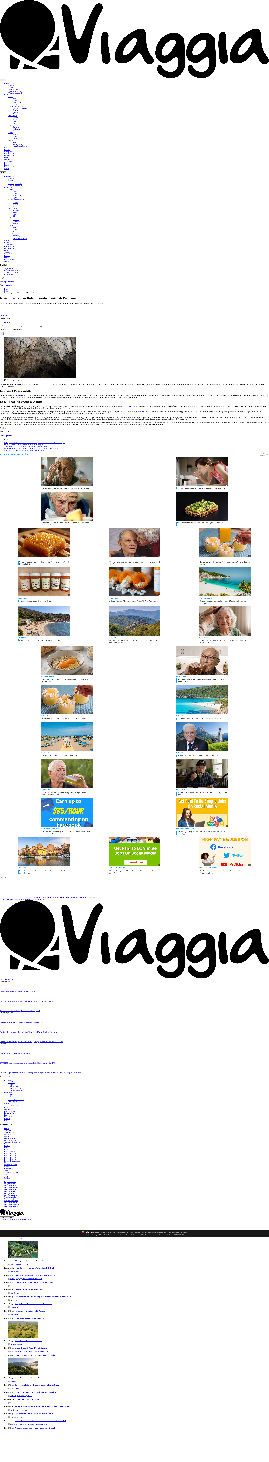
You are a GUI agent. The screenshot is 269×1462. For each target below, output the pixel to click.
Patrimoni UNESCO (11, 1168)
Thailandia (16, 129)
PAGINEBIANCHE (139, 1232)
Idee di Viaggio (9, 1081)
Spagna (15, 104)
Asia (9, 125)
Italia (14, 99)
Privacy (101, 1235)
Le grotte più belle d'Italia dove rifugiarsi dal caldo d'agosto (23, 445)
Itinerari (6, 1149)
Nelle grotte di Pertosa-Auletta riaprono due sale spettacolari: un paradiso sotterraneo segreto (34, 443)
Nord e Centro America (16, 106)
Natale (6, 1167)
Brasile (15, 119)
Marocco (15, 135)
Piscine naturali (9, 274)
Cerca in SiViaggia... (7, 1217)
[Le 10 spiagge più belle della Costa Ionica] (136, 1286)
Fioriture (7, 1146)
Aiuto (127, 1235)
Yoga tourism (8, 269)
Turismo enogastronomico (12, 1180)
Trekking (7, 1178)
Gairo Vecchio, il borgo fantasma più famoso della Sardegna (24, 450)
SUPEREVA (183, 1232)
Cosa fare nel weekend (11, 1140)
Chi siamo (88, 1235)
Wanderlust (8, 161)
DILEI (154, 1232)
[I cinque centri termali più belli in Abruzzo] (136, 1307)
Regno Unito (17, 102)
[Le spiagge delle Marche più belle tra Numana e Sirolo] (136, 1279)
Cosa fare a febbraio (11, 1187)
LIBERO (97, 1232)
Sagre (6, 1170)
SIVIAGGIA (160, 1232)
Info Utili (7, 1107)
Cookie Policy (108, 1235)
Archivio (29, 1219)
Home (6, 289)
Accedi (3, 80)
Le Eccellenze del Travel (12, 270)
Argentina (16, 118)
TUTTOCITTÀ (149, 1232)
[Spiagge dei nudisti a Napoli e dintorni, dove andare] (136, 1300)
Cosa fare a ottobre (10, 1203)
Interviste (7, 163)
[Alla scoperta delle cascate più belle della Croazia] (136, 1249)
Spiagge (7, 1174)
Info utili (7, 150)
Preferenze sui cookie (119, 1235)
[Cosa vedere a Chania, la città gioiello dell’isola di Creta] (136, 1410)
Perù (14, 121)
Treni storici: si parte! (11, 272)
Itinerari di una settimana (12, 1161)
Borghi (10, 87)
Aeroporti (7, 1131)
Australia (16, 142)
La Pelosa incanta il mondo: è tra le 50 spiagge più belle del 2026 (21, 1022)
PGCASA (131, 1232)
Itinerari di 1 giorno (10, 1153)
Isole (5, 1148)
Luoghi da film (9, 155)
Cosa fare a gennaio (10, 1185)
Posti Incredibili (9, 1111)
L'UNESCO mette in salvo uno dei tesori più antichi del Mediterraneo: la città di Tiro (28, 1063)
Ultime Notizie (13, 1105)
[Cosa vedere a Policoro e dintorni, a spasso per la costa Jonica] (136, 1381)
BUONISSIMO (176, 1232)
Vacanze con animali (15, 93)
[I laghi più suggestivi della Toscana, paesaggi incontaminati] (136, 1352)
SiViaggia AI (8, 152)
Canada (15, 110)
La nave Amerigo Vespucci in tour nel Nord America (17, 991)
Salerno (17, 395)
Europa (10, 97)
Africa (10, 133)
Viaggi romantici (9, 1184)
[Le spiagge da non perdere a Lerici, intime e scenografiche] (136, 1389)
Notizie (6, 148)
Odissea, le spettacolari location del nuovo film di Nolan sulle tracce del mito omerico (28, 1001)
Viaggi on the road (10, 1182)
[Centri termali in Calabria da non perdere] (136, 1315)
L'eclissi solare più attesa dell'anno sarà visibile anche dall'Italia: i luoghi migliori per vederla (30, 1032)
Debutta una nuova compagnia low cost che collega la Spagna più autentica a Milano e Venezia (31, 1042)
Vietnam (15, 131)
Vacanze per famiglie (15, 91)
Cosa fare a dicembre (11, 1206)
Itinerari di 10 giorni (10, 1159)
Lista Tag (7, 1129)
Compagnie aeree (10, 1138)
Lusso (6, 157)
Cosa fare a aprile (10, 1191)
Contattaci (15, 1219)
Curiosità (7, 159)
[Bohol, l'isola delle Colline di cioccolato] (136, 1329)
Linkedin (7, 322)
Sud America (12, 116)
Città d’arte (8, 1136)
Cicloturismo (8, 1134)
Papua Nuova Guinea (20, 146)
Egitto (15, 136)
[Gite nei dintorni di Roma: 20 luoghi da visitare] (136, 1344)
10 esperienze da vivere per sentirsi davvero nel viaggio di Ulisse (25, 446)
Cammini (11, 85)
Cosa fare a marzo (10, 1189)
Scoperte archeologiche (12, 1172)
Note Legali (95, 1235)
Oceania (11, 140)
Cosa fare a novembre (11, 1204)
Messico (15, 112)
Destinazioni (8, 95)
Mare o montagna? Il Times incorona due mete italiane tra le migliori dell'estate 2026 (32, 448)
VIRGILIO (103, 1232)
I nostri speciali (9, 167)
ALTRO (3, 172)
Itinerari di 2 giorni (10, 1155)
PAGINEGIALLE (110, 1232)
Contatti (6, 169)
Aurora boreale (9, 1132)
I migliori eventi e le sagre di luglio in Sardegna (15, 1053)
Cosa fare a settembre (11, 1201)
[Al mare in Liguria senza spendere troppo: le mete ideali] (136, 1424)
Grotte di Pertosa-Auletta (129, 406)
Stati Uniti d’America (20, 108)
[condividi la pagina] (2, 333)
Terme (6, 1176)
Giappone (16, 127)
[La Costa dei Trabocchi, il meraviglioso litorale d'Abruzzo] (136, 1272)
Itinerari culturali (9, 1151)
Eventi (6, 1144)
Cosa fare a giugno (10, 1195)
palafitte (142, 412)
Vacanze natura (13, 89)
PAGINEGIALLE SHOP (122, 1232)
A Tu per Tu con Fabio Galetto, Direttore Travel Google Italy (20, 1011)
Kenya (15, 138)
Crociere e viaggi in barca (12, 1142)
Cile (14, 123)
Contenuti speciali (6, 1219)
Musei (6, 1163)
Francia (15, 100)
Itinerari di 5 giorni (10, 1157)
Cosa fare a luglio (10, 1197)
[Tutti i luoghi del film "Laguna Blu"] (136, 1396)
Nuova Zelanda (18, 144)
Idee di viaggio (9, 83)
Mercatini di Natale (10, 1165)
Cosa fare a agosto (10, 1199)
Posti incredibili (9, 153)
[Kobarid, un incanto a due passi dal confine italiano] (136, 1366)
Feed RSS (22, 1219)
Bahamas (16, 114)
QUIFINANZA (167, 1232)
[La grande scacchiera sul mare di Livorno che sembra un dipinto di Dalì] (136, 1417)
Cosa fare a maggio (10, 1193)
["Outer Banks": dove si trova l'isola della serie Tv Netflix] (136, 1264)
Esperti (6, 165)
